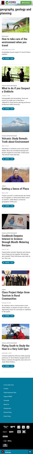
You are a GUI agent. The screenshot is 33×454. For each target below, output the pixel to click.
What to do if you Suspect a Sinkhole (16, 90)
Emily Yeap (4, 49)
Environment (5, 36)
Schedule (6, 400)
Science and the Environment (9, 85)
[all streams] (30, 451)
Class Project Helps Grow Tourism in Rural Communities (16, 295)
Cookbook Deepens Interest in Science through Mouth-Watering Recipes (15, 240)
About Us (6, 404)
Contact (6, 388)
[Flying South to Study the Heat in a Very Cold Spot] (15, 331)
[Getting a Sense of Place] (15, 174)
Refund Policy (8, 412)
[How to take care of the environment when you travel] (15, 24)
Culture (4, 186)
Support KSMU (8, 396)
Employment (7, 408)
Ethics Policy (7, 416)
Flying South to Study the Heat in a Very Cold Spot (15, 347)
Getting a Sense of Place (15, 188)
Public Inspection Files (10, 392)
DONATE (27, 3)
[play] (3, 452)
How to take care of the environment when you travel (14, 42)
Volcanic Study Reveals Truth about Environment (15, 140)
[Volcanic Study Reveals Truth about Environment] (15, 124)
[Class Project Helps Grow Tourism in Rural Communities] (15, 278)
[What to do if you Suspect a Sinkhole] (15, 74)
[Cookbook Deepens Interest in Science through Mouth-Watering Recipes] (15, 221)
